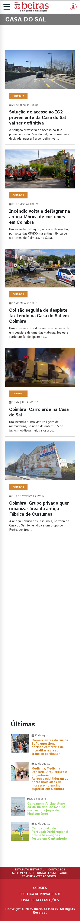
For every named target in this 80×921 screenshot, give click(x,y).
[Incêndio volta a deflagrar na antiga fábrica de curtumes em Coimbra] (40, 197)
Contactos (56, 869)
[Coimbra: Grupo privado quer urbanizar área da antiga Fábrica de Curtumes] (40, 488)
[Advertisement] (40, 586)
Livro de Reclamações (40, 900)
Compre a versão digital (40, 876)
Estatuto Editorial (29, 869)
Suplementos (21, 873)
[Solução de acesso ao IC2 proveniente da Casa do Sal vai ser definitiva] (40, 97)
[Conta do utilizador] (73, 6)
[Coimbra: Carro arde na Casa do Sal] (40, 392)
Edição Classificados (52, 873)
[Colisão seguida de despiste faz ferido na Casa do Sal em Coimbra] (40, 296)
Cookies (40, 888)
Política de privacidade (40, 894)
